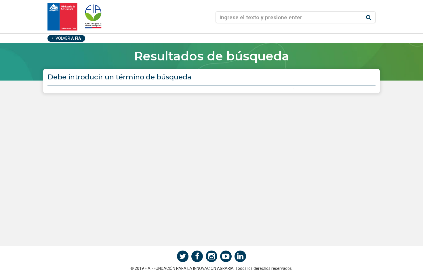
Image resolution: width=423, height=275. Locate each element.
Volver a (68, 38)
